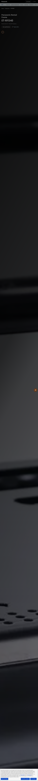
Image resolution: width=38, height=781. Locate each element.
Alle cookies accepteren (25, 778)
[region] (19, 775)
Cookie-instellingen (4, 778)
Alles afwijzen (33, 778)
